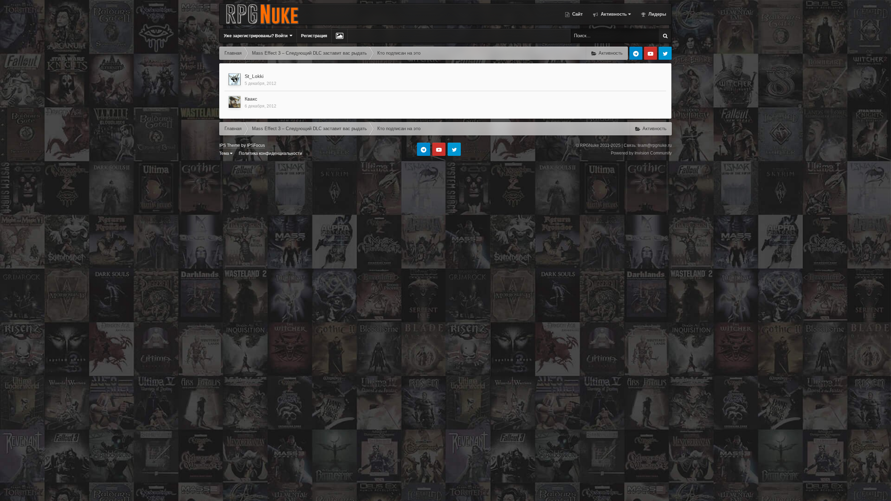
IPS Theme (229, 145)
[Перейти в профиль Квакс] (235, 102)
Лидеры (656, 14)
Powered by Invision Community (641, 153)
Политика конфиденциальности (270, 153)
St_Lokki (254, 76)
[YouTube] (650, 53)
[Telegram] (635, 53)
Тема (224, 153)
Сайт (577, 14)
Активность (613, 14)
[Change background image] (339, 36)
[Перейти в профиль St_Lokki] (235, 79)
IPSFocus (256, 145)
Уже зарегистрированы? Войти (257, 35)
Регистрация (314, 35)
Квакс (251, 99)
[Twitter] (665, 53)
